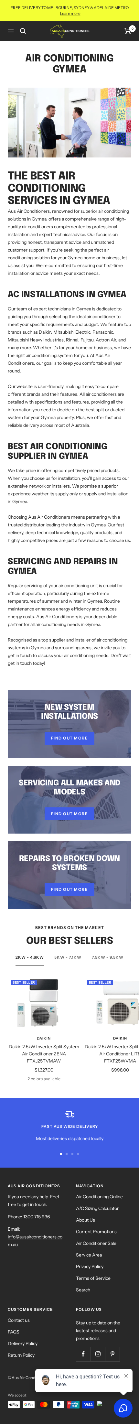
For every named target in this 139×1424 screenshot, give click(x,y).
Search (83, 1290)
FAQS (13, 1332)
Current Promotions (96, 1232)
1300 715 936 (36, 1217)
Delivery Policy (22, 1343)
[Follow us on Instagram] (98, 1354)
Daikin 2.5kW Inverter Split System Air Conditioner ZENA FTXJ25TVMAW (44, 1054)
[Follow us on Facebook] (83, 1354)
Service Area (89, 1255)
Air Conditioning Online (99, 1197)
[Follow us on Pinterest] (112, 1354)
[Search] (23, 31)
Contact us (19, 1320)
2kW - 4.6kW (30, 957)
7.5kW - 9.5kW (107, 957)
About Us (85, 1220)
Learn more (70, 13)
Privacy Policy (89, 1266)
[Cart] (127, 31)
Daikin (44, 1038)
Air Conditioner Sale (96, 1243)
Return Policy (21, 1355)
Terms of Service (93, 1278)
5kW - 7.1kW (67, 957)
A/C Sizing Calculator (97, 1208)
